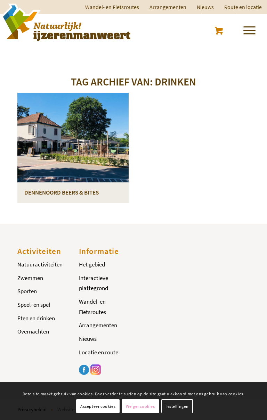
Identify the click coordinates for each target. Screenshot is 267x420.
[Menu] (246, 29)
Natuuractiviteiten (40, 264)
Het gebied (92, 264)
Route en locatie (243, 6)
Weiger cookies (140, 406)
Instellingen (177, 406)
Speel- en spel (33, 304)
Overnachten (33, 331)
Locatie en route (98, 352)
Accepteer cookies (97, 406)
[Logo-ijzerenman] (65, 22)
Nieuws (205, 6)
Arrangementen (167, 6)
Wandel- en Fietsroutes (92, 307)
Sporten (27, 291)
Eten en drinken (36, 318)
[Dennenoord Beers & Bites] (73, 137)
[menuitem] (168, 7)
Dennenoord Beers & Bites (61, 192)
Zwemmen (30, 278)
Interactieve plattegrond (93, 283)
